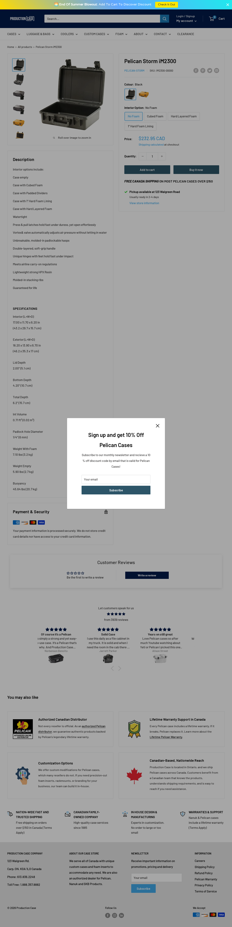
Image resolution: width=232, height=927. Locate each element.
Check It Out (166, 4)
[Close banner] (227, 4)
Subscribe (116, 490)
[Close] (158, 425)
